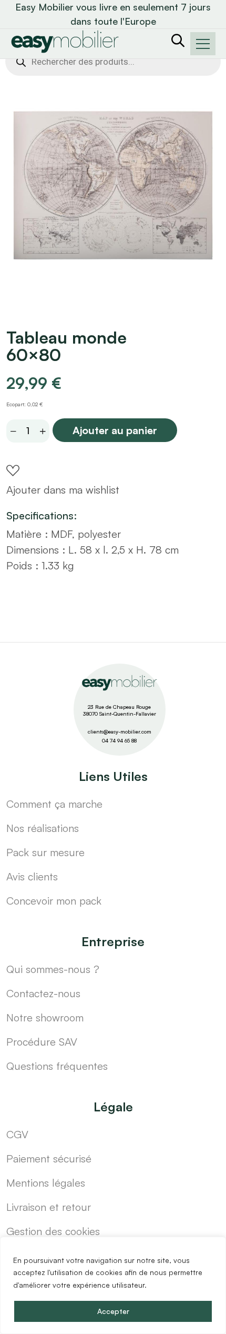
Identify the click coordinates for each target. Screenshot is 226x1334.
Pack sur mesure (45, 852)
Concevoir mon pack (53, 900)
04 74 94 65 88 (119, 740)
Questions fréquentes (57, 1065)
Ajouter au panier (115, 430)
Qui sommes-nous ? (52, 969)
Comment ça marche (54, 803)
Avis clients (32, 876)
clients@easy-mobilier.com (119, 731)
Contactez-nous (43, 993)
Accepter (113, 1311)
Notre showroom (45, 1017)
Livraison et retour (48, 1206)
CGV (17, 1134)
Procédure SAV (41, 1041)
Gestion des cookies (53, 1231)
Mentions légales (45, 1182)
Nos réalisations (42, 828)
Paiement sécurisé (48, 1158)
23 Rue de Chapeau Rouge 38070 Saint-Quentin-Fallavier (119, 710)
